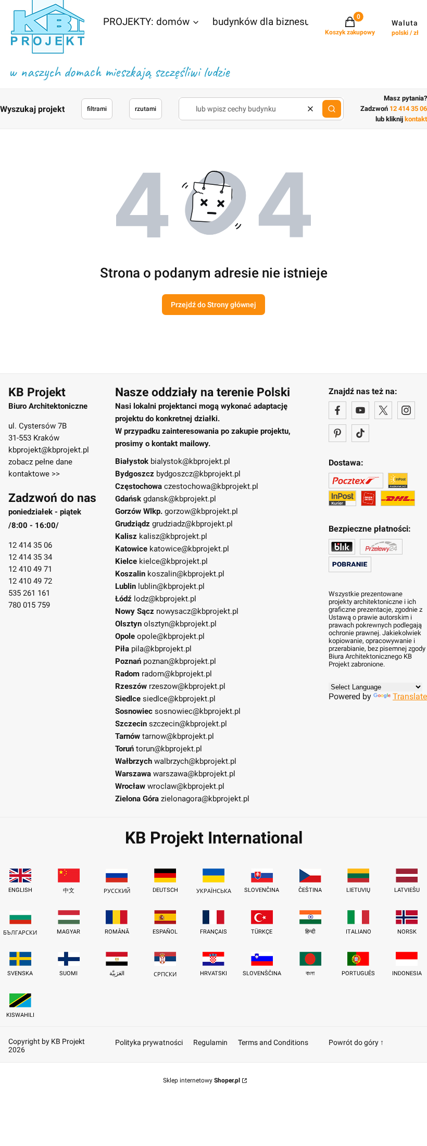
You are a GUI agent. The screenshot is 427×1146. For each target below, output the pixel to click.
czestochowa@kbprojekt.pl (211, 486)
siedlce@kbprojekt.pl (179, 698)
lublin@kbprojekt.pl (171, 586)
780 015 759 (29, 605)
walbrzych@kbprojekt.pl (195, 761)
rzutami (145, 108)
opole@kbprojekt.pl (171, 636)
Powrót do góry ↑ (356, 1042)
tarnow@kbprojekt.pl (178, 736)
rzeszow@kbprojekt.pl (187, 686)
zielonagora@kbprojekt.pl (205, 798)
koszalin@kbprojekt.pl (185, 573)
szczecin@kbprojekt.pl (188, 723)
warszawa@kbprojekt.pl (194, 773)
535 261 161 (29, 593)
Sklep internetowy (201, 1080)
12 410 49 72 (30, 581)
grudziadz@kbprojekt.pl (192, 523)
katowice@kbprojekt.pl (189, 548)
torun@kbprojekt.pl (169, 748)
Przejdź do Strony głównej (213, 304)
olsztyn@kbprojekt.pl (180, 623)
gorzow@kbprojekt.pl (201, 511)
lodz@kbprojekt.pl (165, 598)
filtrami (97, 108)
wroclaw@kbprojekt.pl (185, 786)
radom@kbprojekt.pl (177, 673)
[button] (151, 22)
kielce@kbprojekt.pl (173, 561)
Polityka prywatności (149, 1042)
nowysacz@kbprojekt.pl (197, 611)
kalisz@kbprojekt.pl (173, 536)
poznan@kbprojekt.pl (179, 661)
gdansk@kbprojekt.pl (179, 498)
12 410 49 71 (30, 569)
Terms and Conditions (273, 1042)
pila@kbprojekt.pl (161, 648)
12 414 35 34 (30, 557)
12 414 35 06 (30, 545)
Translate (410, 696)
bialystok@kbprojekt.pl (190, 461)
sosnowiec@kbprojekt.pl (198, 711)
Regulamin (210, 1042)
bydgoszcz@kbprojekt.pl (198, 473)
